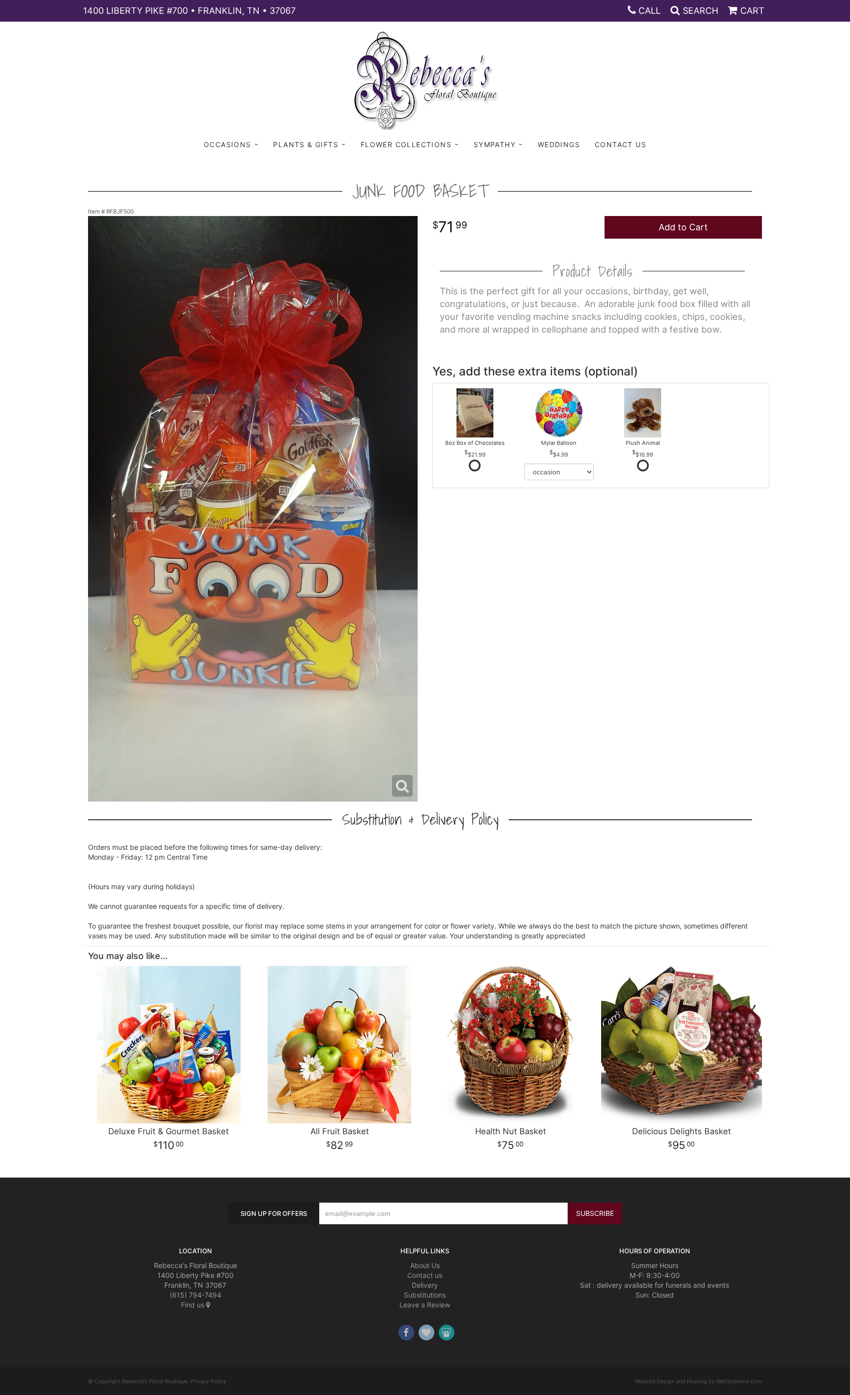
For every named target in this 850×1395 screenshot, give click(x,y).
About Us (425, 1265)
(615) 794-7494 (195, 1295)
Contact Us (620, 144)
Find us (193, 1305)
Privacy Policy (208, 1381)
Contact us (424, 1275)
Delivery (425, 1285)
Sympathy (495, 144)
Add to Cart (683, 227)
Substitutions (425, 1295)
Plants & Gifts (305, 144)
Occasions (227, 144)
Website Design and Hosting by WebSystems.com (698, 1381)
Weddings (559, 144)
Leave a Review (424, 1305)
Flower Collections (406, 144)
